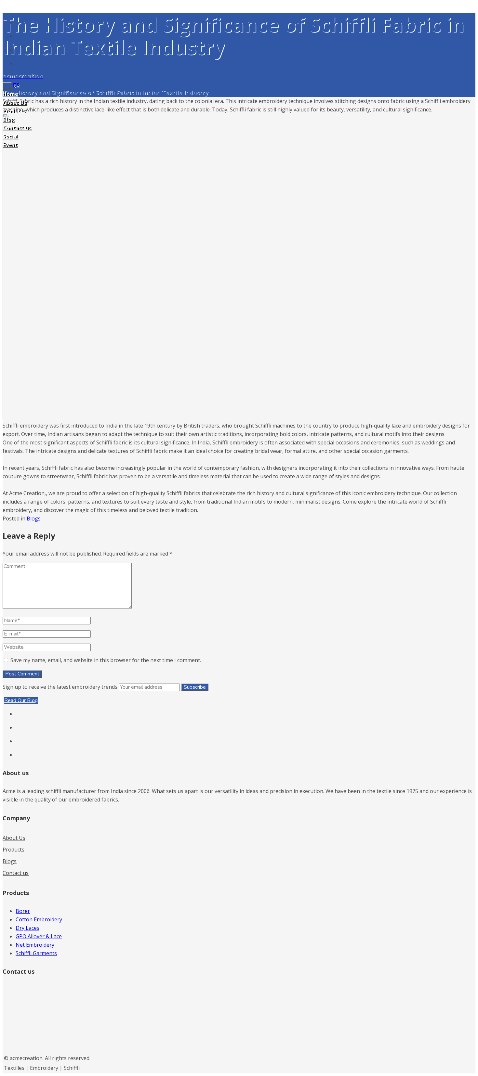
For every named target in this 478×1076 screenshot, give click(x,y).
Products (14, 110)
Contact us (17, 127)
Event (10, 144)
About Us (14, 102)
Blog (8, 119)
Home (10, 93)
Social (10, 136)
